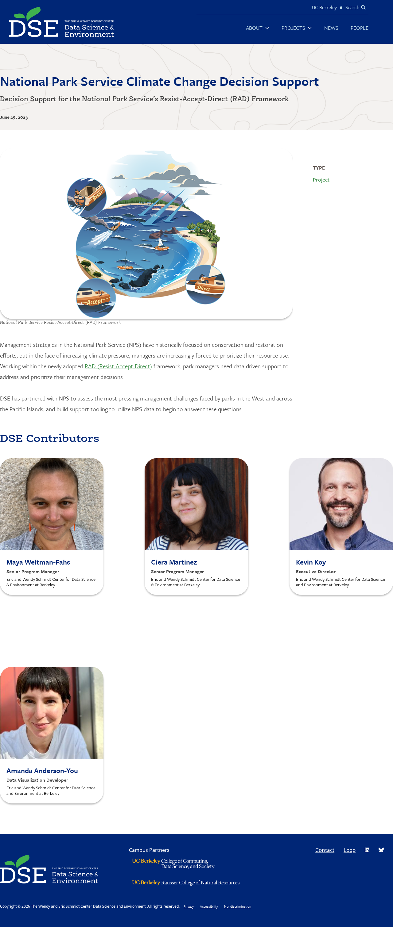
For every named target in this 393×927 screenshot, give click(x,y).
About (254, 28)
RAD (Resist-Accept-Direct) (118, 366)
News (331, 28)
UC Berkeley (324, 7)
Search (352, 7)
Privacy (189, 906)
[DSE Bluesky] (381, 849)
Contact (324, 849)
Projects (293, 28)
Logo (350, 849)
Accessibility (209, 906)
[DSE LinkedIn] (367, 849)
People (359, 28)
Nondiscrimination (237, 906)
